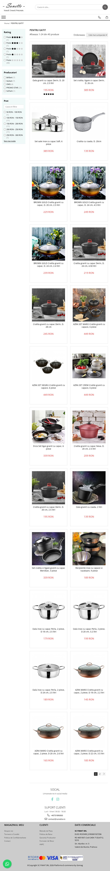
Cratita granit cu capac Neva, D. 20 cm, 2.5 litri (89, 447)
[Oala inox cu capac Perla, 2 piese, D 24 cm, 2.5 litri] (48, 670)
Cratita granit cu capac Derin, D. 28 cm (48, 325)
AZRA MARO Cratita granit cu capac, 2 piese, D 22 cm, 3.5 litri (89, 752)
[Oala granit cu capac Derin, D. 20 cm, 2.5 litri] (48, 61)
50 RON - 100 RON (14, 112)
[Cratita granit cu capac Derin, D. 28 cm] (48, 304)
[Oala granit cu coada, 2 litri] (89, 487)
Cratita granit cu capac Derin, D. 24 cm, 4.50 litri (89, 264)
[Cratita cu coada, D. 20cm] (89, 122)
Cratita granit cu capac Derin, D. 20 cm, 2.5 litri (48, 508)
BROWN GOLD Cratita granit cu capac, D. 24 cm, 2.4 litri (48, 264)
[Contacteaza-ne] (99, 17)
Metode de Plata (46, 831)
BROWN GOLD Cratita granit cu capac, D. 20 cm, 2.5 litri (48, 203)
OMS (8, 84)
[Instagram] (57, 799)
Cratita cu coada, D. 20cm (89, 141)
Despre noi (8, 831)
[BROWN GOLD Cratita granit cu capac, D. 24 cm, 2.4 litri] (48, 244)
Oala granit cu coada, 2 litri (89, 507)
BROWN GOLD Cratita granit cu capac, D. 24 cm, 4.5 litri (89, 203)
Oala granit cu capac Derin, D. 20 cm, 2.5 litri (48, 81)
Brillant (9, 77)
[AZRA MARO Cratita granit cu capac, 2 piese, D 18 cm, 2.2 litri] (89, 670)
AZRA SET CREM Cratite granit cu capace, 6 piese (89, 386)
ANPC (42, 844)
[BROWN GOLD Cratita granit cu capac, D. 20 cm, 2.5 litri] (48, 183)
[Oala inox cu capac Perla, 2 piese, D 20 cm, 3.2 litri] (89, 609)
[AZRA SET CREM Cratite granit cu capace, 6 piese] (89, 365)
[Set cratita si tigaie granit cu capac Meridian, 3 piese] (48, 548)
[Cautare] (105, 7)
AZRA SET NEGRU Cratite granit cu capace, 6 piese (48, 386)
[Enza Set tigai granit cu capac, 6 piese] (48, 426)
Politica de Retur (46, 834)
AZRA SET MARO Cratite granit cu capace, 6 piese (89, 325)
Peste (9, 37)
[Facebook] (52, 799)
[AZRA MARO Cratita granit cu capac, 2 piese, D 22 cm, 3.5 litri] (89, 731)
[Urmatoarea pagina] (104, 774)
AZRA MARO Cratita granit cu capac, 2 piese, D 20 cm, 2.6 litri (48, 752)
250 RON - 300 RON (14, 135)
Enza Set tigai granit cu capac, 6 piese (48, 447)
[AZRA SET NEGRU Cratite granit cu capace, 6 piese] (48, 365)
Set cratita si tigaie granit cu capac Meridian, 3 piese (48, 569)
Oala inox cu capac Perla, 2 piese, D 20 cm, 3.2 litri (89, 630)
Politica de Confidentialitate (15, 837)
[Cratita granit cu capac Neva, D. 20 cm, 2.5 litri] (89, 426)
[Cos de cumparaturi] (107, 17)
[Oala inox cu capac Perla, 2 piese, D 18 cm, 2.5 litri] (48, 609)
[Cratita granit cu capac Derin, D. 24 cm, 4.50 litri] (89, 244)
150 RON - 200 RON (14, 123)
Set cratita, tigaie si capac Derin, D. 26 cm (89, 81)
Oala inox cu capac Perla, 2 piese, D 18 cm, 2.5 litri (49, 630)
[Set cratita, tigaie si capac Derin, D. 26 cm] (89, 61)
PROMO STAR (12, 87)
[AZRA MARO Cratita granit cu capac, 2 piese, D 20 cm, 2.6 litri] (48, 731)
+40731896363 (56, 815)
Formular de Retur (47, 841)
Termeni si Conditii (11, 834)
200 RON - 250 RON (14, 129)
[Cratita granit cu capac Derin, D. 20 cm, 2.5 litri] (48, 487)
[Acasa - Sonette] (16, 7)
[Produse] (3, 18)
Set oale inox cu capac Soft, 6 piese (48, 142)
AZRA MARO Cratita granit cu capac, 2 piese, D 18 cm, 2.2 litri (89, 691)
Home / (7, 23)
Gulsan (9, 81)
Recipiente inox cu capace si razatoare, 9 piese (89, 569)
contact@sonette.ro (56, 819)
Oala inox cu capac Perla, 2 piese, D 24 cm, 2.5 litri (49, 691)
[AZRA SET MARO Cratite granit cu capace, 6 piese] (89, 304)
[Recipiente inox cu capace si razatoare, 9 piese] (89, 548)
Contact (7, 841)
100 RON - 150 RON (14, 117)
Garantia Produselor (48, 837)
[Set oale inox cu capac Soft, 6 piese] (48, 122)
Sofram (9, 91)
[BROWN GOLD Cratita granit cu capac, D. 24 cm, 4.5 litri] (89, 183)
